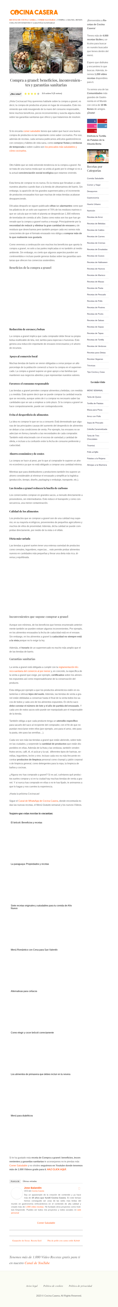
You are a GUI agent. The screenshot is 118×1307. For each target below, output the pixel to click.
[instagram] (90, 10)
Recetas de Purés (95, 314)
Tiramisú (91, 445)
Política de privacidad (80, 1285)
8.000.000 (91, 121)
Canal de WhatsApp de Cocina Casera (38, 801)
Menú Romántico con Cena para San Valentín (34, 950)
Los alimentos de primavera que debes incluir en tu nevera (40, 1074)
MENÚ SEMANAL (95, 390)
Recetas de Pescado (96, 294)
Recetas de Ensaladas (97, 249)
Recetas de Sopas (95, 327)
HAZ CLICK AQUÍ (56, 1169)
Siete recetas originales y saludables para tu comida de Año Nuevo (41, 907)
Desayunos (92, 191)
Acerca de (15, 1181)
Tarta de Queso (94, 397)
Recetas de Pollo (94, 301)
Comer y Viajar (94, 185)
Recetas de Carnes (96, 236)
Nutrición (91, 210)
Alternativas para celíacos (24, 991)
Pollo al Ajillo (92, 452)
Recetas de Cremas (96, 243)
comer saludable (31, 131)
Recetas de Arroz (95, 217)
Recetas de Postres (96, 307)
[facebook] (78, 10)
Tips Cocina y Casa (96, 372)
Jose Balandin (33, 1187)
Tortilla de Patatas (95, 403)
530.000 (92, 126)
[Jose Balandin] (17, 1198)
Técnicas (91, 365)
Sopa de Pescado (95, 423)
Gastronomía (93, 198)
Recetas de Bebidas (96, 223)
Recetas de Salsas (95, 320)
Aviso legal (32, 1285)
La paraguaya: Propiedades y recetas (30, 864)
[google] (101, 10)
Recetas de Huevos (96, 269)
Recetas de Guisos (95, 256)
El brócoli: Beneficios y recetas (26, 822)
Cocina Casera (38, 1191)
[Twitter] (79, 1188)
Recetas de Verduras (96, 346)
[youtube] (96, 10)
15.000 (92, 131)
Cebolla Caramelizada (97, 429)
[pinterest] (107, 10)
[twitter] (84, 10)
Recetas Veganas (95, 359)
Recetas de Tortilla (95, 340)
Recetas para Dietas (96, 352)
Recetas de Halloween (97, 262)
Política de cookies (53, 1285)
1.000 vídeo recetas (34, 1207)
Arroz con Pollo (94, 416)
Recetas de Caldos (95, 230)
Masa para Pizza (94, 410)
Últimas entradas (30, 1181)
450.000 (102, 121)
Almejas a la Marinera (97, 465)
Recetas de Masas (95, 281)
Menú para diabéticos (22, 1115)
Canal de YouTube (37, 1262)
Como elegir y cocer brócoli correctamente (32, 1032)
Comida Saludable (95, 178)
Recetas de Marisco (96, 275)
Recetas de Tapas (95, 333)
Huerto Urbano (94, 204)
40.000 (102, 126)
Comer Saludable (18, 1165)
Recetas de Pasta (95, 288)
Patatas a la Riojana (96, 458)
